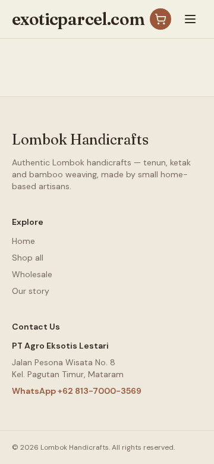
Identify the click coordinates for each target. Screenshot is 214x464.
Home (23, 241)
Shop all (27, 257)
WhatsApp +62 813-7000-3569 (76, 390)
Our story (30, 291)
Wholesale (32, 274)
